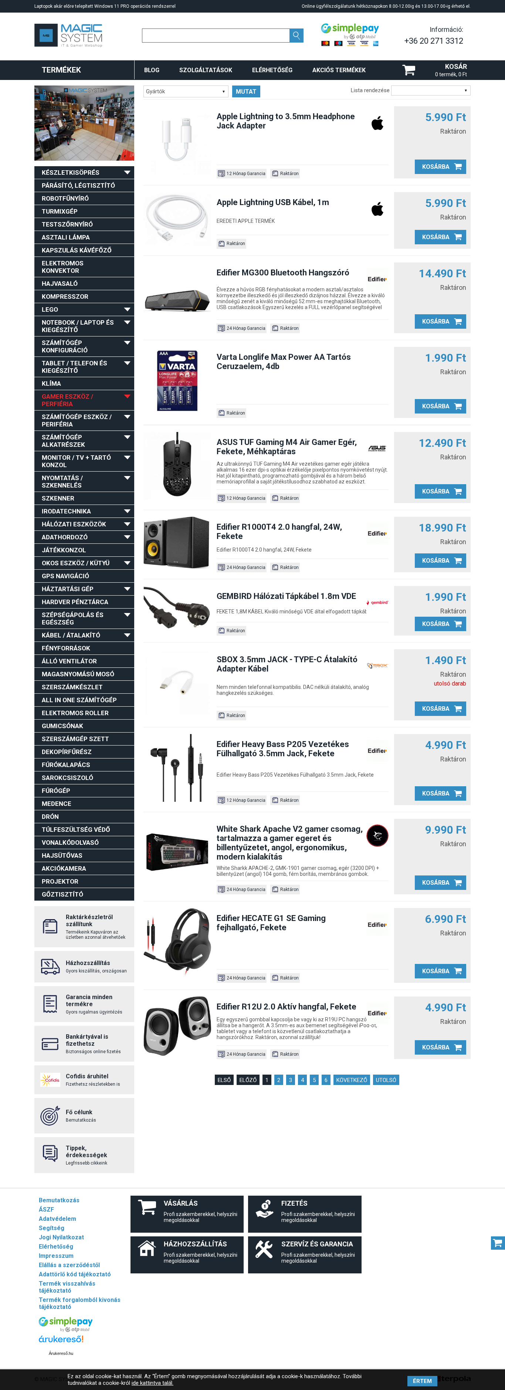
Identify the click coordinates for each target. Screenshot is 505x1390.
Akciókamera (64, 868)
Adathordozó (65, 537)
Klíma (51, 383)
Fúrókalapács (66, 764)
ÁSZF (46, 1209)
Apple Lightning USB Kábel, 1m (273, 202)
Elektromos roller (75, 713)
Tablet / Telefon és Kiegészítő (74, 366)
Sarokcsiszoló (67, 777)
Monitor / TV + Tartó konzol (76, 461)
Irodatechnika (66, 511)
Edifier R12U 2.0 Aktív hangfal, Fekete (286, 1006)
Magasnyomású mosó (78, 674)
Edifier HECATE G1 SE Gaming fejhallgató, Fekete (271, 923)
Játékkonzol (64, 550)
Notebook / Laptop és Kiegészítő (78, 326)
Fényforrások (66, 648)
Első (224, 1080)
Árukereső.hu (61, 1353)
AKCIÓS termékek (339, 70)
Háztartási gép (68, 589)
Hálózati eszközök (74, 524)
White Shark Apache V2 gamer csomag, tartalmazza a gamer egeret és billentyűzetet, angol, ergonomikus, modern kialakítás (290, 842)
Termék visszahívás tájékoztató (67, 1287)
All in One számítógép (79, 700)
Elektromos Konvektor (63, 266)
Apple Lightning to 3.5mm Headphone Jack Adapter (286, 121)
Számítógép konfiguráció (65, 346)
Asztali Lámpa (66, 237)
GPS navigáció (65, 576)
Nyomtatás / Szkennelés (62, 481)
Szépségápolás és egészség (73, 618)
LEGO (50, 309)
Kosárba (436, 166)
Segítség (51, 1228)
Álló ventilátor (69, 661)
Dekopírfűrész (67, 752)
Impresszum (56, 1255)
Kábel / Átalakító (71, 635)
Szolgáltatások (205, 70)
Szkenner (58, 498)
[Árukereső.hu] (61, 1342)
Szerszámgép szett (75, 739)
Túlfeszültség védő (76, 829)
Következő (351, 1080)
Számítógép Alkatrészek (63, 440)
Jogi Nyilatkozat (61, 1237)
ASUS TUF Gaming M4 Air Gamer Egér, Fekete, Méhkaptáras (287, 447)
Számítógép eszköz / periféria (77, 420)
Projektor (60, 881)
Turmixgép (60, 211)
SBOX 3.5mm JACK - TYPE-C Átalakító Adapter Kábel (287, 664)
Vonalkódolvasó (70, 842)
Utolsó (386, 1080)
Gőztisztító (62, 894)
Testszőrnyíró (67, 224)
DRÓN (50, 816)
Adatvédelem (57, 1218)
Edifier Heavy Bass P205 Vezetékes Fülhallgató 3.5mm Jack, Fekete (283, 749)
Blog (151, 70)
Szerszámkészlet (72, 687)
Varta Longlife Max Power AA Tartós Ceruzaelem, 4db (284, 361)
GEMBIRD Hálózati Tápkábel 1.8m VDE (286, 596)
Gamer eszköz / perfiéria (67, 400)
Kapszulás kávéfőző (77, 250)
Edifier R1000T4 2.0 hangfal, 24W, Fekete (279, 531)
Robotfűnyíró (65, 198)
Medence (56, 803)
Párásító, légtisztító (78, 185)
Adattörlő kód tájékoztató (75, 1274)
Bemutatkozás (59, 1200)
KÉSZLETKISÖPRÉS (70, 172)
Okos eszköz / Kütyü (75, 563)
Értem (422, 1381)
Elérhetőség (272, 70)
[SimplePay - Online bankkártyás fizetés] (65, 1330)
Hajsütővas (62, 855)
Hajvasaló (60, 283)
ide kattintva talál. (152, 1383)
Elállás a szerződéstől (69, 1265)
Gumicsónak (62, 726)
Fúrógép (56, 790)
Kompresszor (65, 296)
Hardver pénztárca (75, 602)
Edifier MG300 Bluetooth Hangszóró (283, 272)
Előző (248, 1080)
